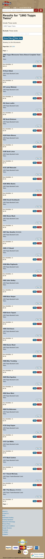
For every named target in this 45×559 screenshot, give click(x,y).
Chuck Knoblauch (13, 200)
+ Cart (39, 66)
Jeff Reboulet (11, 167)
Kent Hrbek (9, 71)
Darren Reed (11, 345)
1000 (13, 46)
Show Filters (8, 38)
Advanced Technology (8, 522)
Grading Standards (7, 519)
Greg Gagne (11, 425)
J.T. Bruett (10, 248)
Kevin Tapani (11, 312)
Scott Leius (11, 151)
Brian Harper (11, 296)
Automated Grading (7, 517)
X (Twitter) (5, 532)
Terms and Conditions (8, 526)
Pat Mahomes (11, 409)
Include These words (10, 23)
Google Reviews (7, 528)
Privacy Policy (6, 524)
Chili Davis (10, 329)
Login (14, 7)
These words (10, 31)
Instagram (5, 534)
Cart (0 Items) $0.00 (25, 7)
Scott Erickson (11, 119)
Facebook (5, 530)
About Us (5, 511)
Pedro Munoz (11, 135)
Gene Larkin (10, 103)
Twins (4, 59)
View (34, 66)
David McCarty (12, 474)
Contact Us (6, 7)
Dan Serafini (11, 232)
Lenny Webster (11, 87)
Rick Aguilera (11, 377)
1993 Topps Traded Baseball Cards (13, 476)
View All (38, 61)
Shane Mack (11, 216)
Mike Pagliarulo (12, 264)
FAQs (3, 515)
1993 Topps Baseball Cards (11, 73)
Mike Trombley (12, 361)
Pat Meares (11, 490)
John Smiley (11, 280)
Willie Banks (11, 184)
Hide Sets (18, 38)
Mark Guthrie (11, 457)
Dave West (10, 393)
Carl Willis (10, 441)
